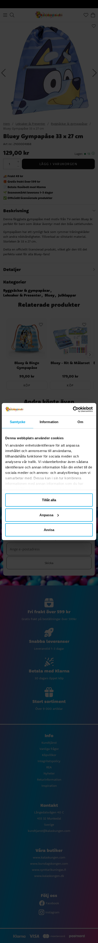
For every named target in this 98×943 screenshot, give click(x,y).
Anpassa (46, 515)
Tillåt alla (49, 500)
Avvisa (49, 530)
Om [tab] (80, 422)
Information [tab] (49, 422)
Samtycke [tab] (18, 422)
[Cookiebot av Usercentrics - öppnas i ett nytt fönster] (73, 409)
